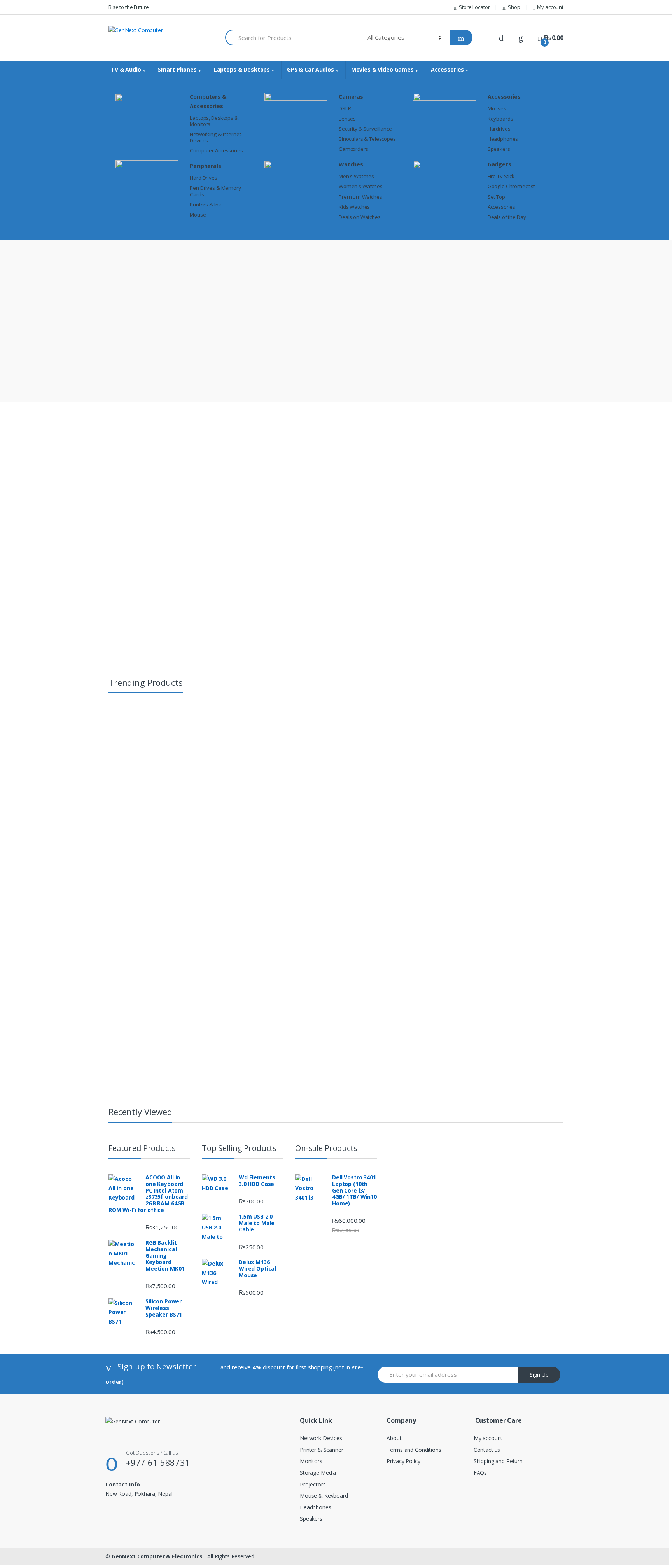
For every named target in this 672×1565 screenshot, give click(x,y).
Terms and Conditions (414, 1449)
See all (243, 927)
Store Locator (474, 6)
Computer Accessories (216, 150)
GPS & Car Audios (310, 69)
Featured (294, 549)
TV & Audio (126, 69)
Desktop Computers (566, 860)
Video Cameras (534, 729)
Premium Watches (360, 196)
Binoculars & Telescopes (367, 138)
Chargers (243, 996)
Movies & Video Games (382, 69)
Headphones (503, 138)
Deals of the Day (507, 216)
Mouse (198, 214)
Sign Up (539, 1374)
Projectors (313, 1484)
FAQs (480, 1472)
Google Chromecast (511, 186)
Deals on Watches (360, 216)
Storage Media (318, 1472)
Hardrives (499, 128)
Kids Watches (354, 206)
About (394, 1438)
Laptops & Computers (467, 729)
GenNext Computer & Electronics (157, 1556)
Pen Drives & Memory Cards (215, 191)
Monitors (311, 1461)
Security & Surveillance (365, 128)
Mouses (497, 108)
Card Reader (246, 979)
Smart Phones (177, 69)
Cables (240, 963)
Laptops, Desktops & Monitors (214, 121)
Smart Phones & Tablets (388, 729)
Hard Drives (203, 177)
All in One (554, 828)
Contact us (487, 1449)
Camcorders (353, 148)
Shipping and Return (498, 1461)
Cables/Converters (254, 971)
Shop (514, 6)
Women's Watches (361, 186)
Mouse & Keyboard (324, 1495)
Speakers (499, 148)
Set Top (496, 196)
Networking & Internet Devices (215, 137)
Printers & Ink (205, 204)
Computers (556, 852)
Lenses (347, 118)
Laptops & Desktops (242, 69)
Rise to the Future (128, 6)
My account (550, 6)
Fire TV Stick (501, 176)
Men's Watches (356, 176)
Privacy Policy (403, 1461)
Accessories (447, 69)
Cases (239, 987)
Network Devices (321, 1438)
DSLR (345, 108)
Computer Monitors (565, 844)
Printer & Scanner (321, 1449)
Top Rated (376, 549)
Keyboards (500, 118)
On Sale (334, 549)
